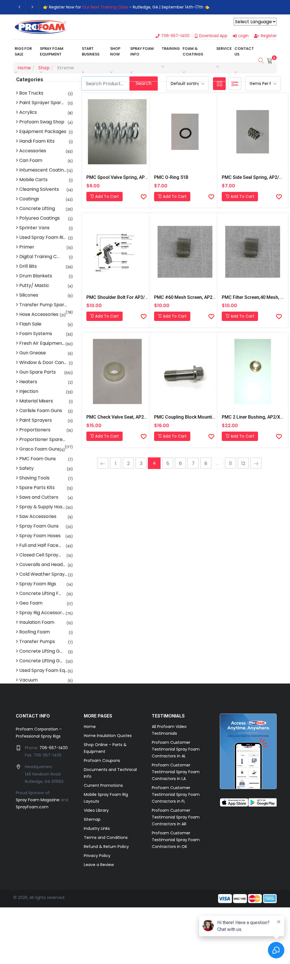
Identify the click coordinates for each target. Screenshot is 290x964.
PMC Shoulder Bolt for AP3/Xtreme (123, 297)
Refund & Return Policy (106, 846)
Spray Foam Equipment (51, 51)
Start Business (90, 51)
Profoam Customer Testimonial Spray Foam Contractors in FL (176, 794)
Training (171, 48)
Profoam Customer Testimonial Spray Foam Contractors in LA (176, 771)
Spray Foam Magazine (37, 800)
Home (90, 726)
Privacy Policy (97, 855)
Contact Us (244, 51)
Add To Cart (106, 196)
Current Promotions (103, 785)
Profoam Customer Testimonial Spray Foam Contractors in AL (176, 749)
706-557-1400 (53, 748)
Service (224, 48)
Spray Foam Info (142, 51)
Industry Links (97, 828)
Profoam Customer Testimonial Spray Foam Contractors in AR (176, 817)
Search (144, 83)
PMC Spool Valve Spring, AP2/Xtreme (125, 177)
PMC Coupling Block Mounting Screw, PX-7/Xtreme (207, 417)
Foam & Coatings (193, 51)
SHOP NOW (115, 51)
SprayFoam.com (32, 807)
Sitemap (92, 819)
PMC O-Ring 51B (171, 177)
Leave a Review (99, 864)
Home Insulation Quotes (108, 735)
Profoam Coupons (102, 760)
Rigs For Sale (23, 51)
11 (230, 463)
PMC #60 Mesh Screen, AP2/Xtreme (191, 297)
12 (243, 463)
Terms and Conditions (106, 837)
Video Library (96, 810)
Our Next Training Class (105, 7)
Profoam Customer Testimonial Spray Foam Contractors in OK (176, 839)
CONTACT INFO (33, 716)
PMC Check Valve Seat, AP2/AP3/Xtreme (128, 417)
